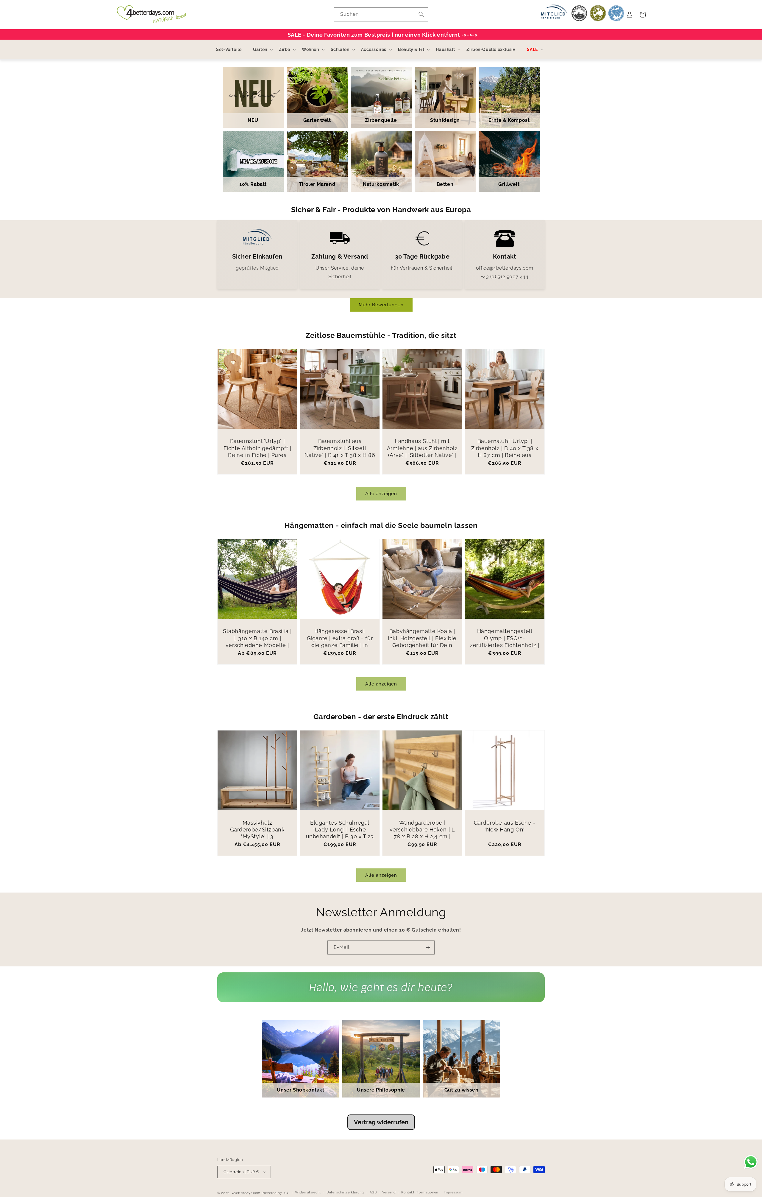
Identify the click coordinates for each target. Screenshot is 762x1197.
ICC (286, 1193)
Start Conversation (381, 993)
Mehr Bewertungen (381, 304)
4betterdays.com (246, 1193)
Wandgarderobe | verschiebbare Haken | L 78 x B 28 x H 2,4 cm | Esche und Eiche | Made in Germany (422, 837)
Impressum (453, 1192)
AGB (373, 1192)
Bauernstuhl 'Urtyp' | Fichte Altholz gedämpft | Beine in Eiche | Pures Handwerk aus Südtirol (257, 451)
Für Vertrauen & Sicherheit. (422, 268)
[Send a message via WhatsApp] (751, 1162)
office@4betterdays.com (504, 268)
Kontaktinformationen (419, 1192)
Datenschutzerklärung (345, 1192)
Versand (389, 1192)
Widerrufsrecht (308, 1192)
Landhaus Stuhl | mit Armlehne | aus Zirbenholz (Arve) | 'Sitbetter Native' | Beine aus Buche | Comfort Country (422, 455)
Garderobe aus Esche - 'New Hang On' (505, 826)
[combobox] (381, 14)
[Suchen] (421, 14)
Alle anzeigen (381, 493)
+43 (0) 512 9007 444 (505, 276)
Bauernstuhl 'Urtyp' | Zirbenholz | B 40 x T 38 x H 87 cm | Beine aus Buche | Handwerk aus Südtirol (504, 455)
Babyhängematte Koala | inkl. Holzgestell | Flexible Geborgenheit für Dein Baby (422, 641)
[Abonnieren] (427, 947)
